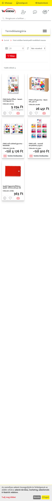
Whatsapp (8, 3)
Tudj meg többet (9, 497)
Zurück (6, 40)
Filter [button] (12, 56)
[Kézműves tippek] (35, 12)
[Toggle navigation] (44, 31)
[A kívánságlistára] (10, 113)
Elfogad (45, 497)
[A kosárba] (18, 113)
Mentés (37, 497)
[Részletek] (4, 113)
